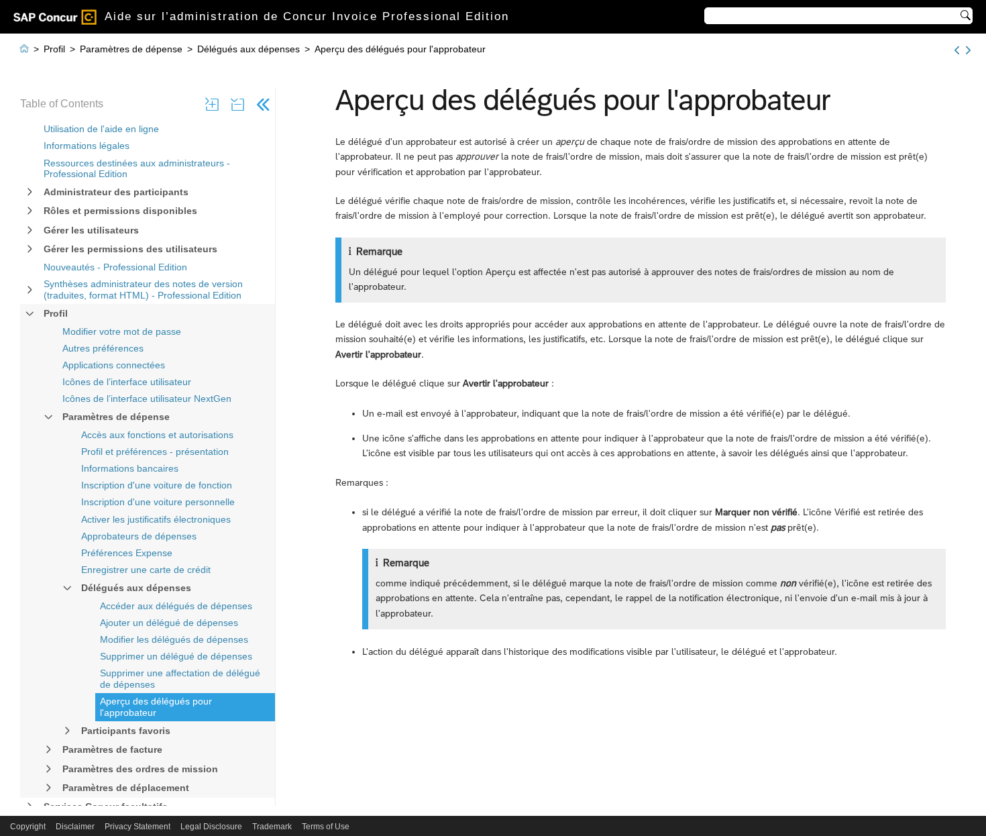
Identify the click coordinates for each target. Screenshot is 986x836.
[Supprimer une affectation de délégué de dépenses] (957, 50)
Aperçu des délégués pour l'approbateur (156, 707)
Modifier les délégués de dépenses (174, 639)
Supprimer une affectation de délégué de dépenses (180, 679)
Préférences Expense (126, 552)
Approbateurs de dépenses (139, 536)
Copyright (28, 826)
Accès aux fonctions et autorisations (157, 434)
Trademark (272, 826)
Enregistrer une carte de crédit (146, 569)
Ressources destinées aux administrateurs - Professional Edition (137, 169)
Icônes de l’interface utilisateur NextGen (146, 398)
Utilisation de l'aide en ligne (101, 128)
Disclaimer (75, 826)
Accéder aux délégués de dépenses (176, 605)
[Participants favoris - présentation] (968, 50)
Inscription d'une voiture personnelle (158, 502)
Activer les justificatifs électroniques (156, 519)
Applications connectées (113, 365)
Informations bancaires (129, 468)
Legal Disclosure (211, 826)
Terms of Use (325, 826)
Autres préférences (103, 348)
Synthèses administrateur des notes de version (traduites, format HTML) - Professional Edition (143, 289)
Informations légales (86, 145)
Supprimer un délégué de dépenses (176, 656)
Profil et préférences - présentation (155, 451)
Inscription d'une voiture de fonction (156, 485)
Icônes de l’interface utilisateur (126, 381)
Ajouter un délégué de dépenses (169, 622)
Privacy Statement (137, 826)
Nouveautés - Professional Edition (115, 267)
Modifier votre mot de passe (121, 331)
